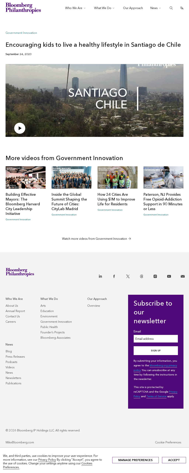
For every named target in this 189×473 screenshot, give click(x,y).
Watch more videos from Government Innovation (94, 239)
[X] (128, 275)
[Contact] (183, 275)
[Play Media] (19, 128)
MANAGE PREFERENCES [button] (135, 460)
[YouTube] (169, 275)
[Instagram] (155, 275)
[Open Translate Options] (182, 8)
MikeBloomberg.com (20, 442)
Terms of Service (156, 396)
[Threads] (142, 275)
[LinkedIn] (100, 275)
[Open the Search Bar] (171, 8)
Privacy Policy (47, 460)
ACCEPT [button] (174, 460)
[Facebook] (114, 275)
